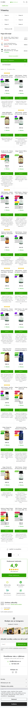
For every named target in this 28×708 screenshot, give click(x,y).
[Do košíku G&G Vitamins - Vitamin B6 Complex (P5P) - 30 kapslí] (21, 531)
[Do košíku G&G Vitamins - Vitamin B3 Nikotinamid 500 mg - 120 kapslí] (7, 98)
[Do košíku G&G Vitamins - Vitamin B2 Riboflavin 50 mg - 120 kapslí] (21, 98)
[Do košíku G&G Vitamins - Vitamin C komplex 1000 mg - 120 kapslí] (7, 331)
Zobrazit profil (13, 624)
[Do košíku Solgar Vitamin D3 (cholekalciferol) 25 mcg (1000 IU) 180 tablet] (7, 489)
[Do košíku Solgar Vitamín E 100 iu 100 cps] (21, 173)
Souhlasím (14, 704)
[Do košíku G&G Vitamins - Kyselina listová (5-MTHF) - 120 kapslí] (7, 410)
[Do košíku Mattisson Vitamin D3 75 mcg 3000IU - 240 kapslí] (7, 293)
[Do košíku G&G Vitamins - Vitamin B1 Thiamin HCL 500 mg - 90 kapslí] (21, 135)
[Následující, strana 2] (14, 555)
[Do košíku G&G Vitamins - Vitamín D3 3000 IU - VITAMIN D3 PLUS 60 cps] (21, 293)
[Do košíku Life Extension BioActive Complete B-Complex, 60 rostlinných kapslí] (21, 371)
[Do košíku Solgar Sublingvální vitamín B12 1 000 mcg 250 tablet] (7, 135)
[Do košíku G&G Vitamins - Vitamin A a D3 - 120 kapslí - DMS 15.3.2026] (21, 214)
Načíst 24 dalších (15, 549)
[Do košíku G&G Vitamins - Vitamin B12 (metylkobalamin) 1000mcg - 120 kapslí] (21, 254)
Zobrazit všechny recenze (16, 604)
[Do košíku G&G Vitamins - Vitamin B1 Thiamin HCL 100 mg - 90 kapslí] (21, 489)
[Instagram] (16, 672)
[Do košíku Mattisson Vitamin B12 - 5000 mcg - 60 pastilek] (7, 254)
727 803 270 (15, 664)
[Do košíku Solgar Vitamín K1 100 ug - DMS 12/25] (21, 410)
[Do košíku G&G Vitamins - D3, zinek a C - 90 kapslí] (21, 331)
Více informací (11, 696)
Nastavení (14, 699)
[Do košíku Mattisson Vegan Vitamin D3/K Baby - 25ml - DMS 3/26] (7, 531)
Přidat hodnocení (14, 575)
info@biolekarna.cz (15, 661)
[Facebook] (13, 672)
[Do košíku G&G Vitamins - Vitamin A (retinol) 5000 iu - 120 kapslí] (7, 214)
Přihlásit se (22, 644)
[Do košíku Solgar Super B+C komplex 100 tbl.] (7, 371)
